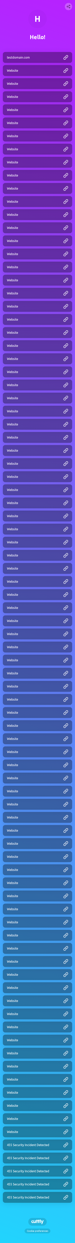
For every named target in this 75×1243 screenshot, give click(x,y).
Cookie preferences (37, 1231)
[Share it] (68, 6)
